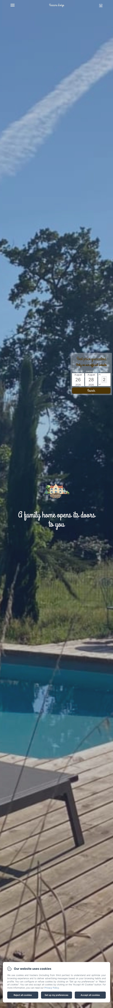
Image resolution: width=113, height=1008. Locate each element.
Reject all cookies (23, 995)
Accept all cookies (90, 995)
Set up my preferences (56, 995)
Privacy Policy (51, 987)
